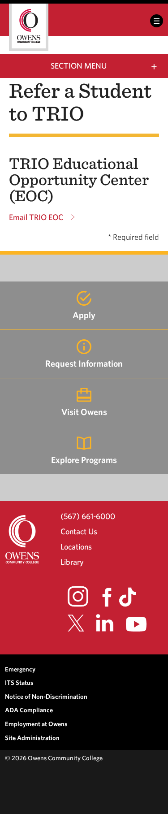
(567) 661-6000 (87, 516)
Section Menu (79, 65)
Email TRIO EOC (36, 217)
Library (72, 562)
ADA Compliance (29, 710)
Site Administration (32, 737)
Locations (76, 546)
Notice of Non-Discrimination (46, 696)
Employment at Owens (36, 723)
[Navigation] (156, 20)
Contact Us (78, 531)
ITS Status (19, 682)
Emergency (20, 669)
